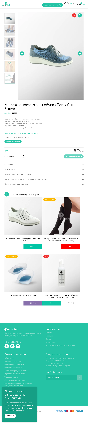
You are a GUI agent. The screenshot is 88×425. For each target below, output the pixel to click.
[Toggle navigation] (84, 4)
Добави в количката (74, 156)
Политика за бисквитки (13, 367)
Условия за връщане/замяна (15, 371)
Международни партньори (14, 380)
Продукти (49, 336)
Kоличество (9, 157)
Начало (49, 333)
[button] (79, 4)
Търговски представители (14, 374)
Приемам (10, 416)
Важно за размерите (12, 141)
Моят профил (51, 342)
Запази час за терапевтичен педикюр (60, 345)
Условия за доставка (12, 361)
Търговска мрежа (11, 377)
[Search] (77, 4)
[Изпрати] (79, 377)
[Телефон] (65, 3)
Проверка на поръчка (51, 5)
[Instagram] (7, 346)
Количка (49, 339)
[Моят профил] (68, 3)
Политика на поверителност (15, 364)
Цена (6, 150)
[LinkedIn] (18, 346)
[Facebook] (12, 346)
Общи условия (10, 358)
